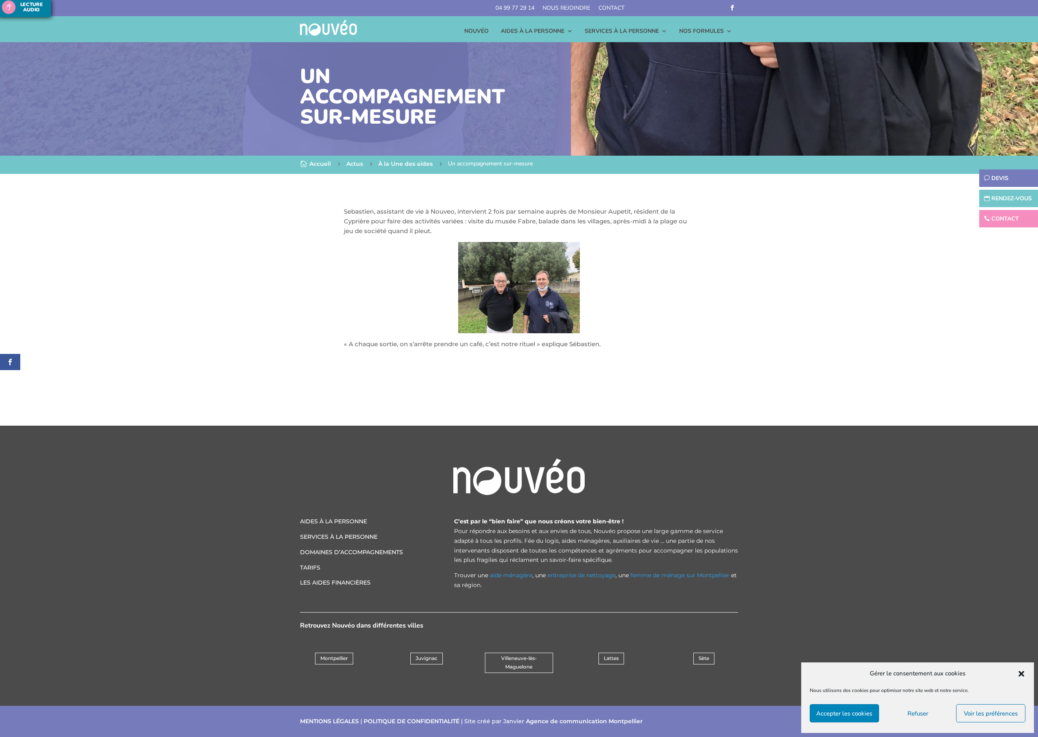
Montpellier (334, 658)
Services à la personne (622, 31)
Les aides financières (335, 582)
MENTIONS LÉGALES (329, 721)
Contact (611, 8)
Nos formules (701, 31)
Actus (354, 163)
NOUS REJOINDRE (566, 8)
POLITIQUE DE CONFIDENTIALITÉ (411, 721)
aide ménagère (511, 575)
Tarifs (310, 567)
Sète (704, 658)
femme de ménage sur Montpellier (680, 575)
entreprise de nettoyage (581, 575)
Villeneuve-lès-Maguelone (519, 662)
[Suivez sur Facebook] (732, 7)
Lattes (611, 658)
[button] (1021, 674)
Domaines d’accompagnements (351, 552)
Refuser (917, 713)
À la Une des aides (405, 163)
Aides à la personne (532, 31)
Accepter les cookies (844, 713)
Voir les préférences (991, 713)
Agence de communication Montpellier (584, 721)
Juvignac (427, 658)
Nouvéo (476, 31)
